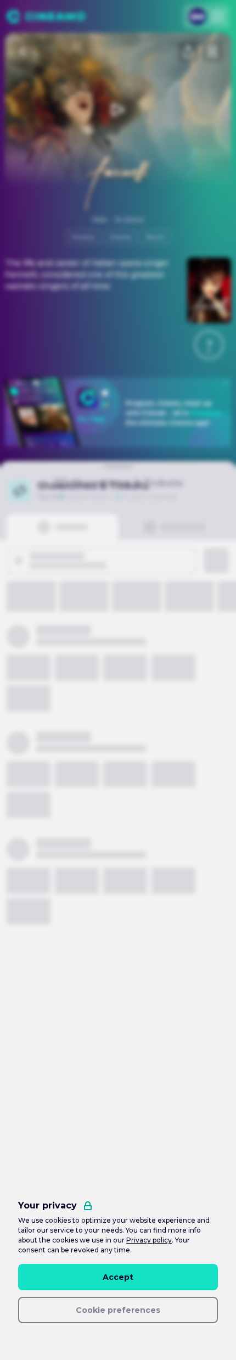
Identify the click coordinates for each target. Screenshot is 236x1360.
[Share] (188, 51)
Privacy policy (149, 1240)
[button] (209, 345)
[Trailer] (118, 109)
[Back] (23, 51)
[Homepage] (46, 16)
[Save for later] (212, 51)
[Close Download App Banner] (225, 382)
